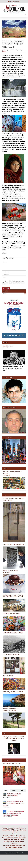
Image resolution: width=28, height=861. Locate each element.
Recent (14, 790)
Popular (6, 790)
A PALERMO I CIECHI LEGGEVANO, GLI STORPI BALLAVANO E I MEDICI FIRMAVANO (13, 803)
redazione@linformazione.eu (14, 1)
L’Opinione (5, 468)
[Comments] (22, 790)
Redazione (5, 50)
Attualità (19, 50)
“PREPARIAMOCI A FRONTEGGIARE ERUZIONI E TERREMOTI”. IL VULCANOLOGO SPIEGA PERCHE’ (13, 813)
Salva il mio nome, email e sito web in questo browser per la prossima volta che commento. (13, 283)
